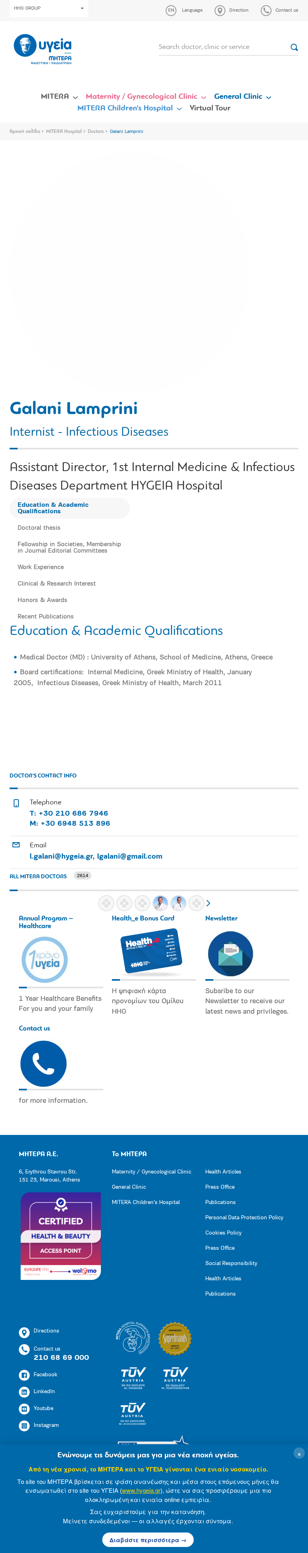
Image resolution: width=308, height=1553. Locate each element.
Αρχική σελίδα (25, 131)
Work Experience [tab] (41, 567)
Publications (220, 1203)
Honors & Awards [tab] (42, 600)
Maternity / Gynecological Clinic (141, 97)
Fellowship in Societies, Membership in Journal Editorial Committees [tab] (69, 547)
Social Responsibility (231, 1264)
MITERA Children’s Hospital (125, 108)
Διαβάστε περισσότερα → (147, 1540)
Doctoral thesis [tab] (39, 528)
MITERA (55, 97)
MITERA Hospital (64, 131)
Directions (46, 1331)
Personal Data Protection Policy (244, 1218)
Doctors (96, 131)
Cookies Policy (223, 1233)
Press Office (220, 1187)
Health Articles (223, 1172)
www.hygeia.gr (141, 1490)
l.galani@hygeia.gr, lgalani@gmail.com (96, 857)
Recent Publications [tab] (46, 617)
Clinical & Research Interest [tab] (57, 584)
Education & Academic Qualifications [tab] (53, 508)
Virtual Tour (210, 108)
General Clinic (238, 97)
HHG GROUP (27, 8)
